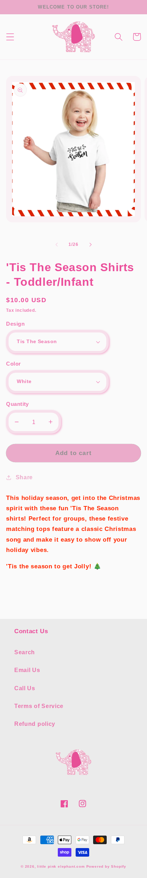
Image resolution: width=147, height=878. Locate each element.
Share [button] (24, 477)
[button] (10, 37)
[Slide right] (90, 245)
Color (13, 364)
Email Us (27, 670)
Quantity (17, 404)
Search (24, 652)
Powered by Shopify (106, 866)
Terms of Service (39, 706)
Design (15, 324)
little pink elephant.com (61, 866)
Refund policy (34, 724)
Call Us (24, 688)
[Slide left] (57, 245)
